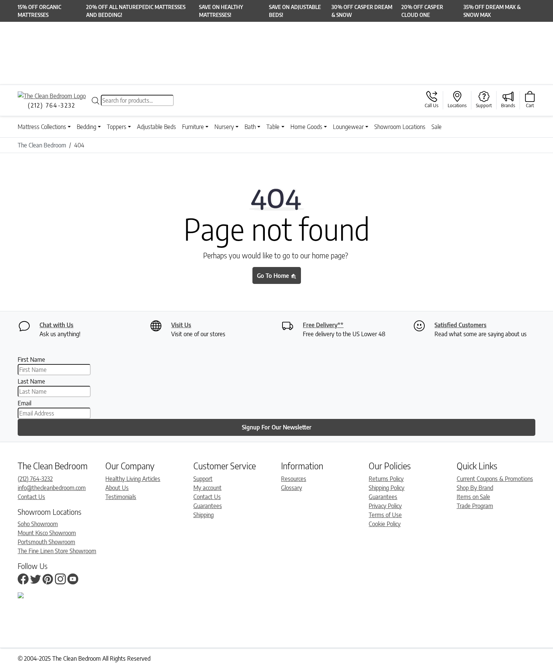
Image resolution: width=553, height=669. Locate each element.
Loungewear (348, 126)
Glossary (291, 488)
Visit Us (181, 325)
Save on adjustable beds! (295, 11)
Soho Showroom (38, 524)
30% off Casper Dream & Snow (361, 11)
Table (273, 126)
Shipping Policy (386, 488)
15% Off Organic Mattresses (39, 11)
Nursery (224, 126)
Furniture (193, 126)
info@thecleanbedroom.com (52, 488)
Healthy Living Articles (132, 478)
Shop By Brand (475, 488)
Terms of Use (385, 515)
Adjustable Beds (156, 126)
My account (207, 488)
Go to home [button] (273, 275)
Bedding (86, 126)
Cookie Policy (385, 524)
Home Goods (306, 126)
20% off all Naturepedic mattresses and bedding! (135, 11)
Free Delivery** (323, 325)
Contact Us (31, 497)
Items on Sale (473, 497)
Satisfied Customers (460, 325)
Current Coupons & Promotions (495, 478)
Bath (250, 126)
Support (203, 478)
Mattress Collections (42, 126)
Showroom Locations (399, 126)
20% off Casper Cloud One (422, 11)
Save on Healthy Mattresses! (221, 11)
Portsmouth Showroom (46, 542)
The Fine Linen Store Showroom (57, 551)
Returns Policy (386, 478)
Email (24, 403)
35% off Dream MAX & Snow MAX (492, 11)
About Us (117, 488)
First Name (31, 359)
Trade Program (475, 506)
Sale (436, 126)
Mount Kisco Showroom (47, 533)
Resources (293, 478)
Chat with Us (56, 325)
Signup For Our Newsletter (276, 427)
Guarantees (207, 506)
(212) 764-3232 (35, 478)
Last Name (31, 381)
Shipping (203, 515)
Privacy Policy (385, 506)
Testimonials (120, 497)
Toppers (116, 126)
